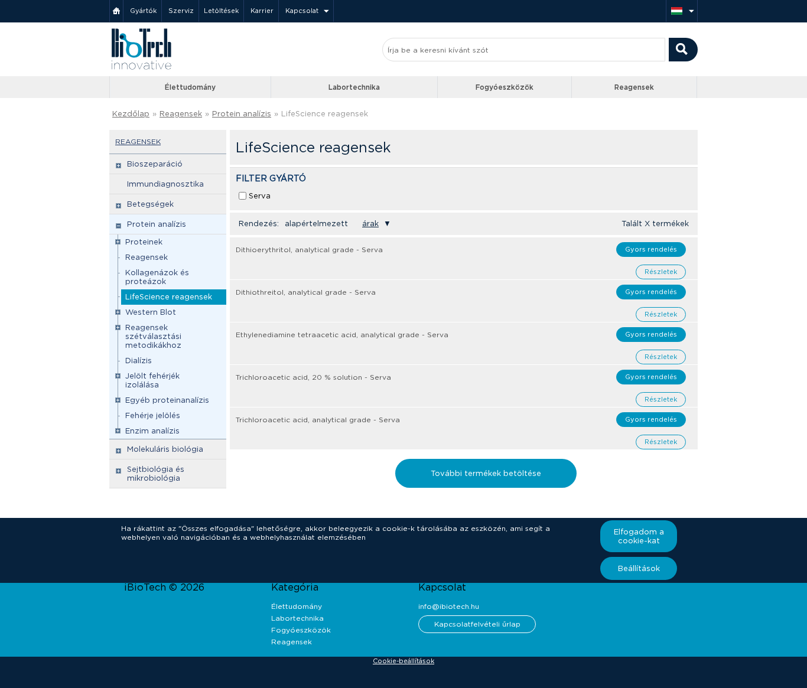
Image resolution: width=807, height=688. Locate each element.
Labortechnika (354, 87)
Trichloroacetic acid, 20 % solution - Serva (313, 377)
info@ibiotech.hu (448, 606)
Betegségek (150, 204)
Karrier (262, 10)
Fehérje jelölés (152, 415)
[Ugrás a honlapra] (141, 68)
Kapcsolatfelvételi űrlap (477, 623)
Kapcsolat (301, 10)
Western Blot (150, 312)
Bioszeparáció (155, 163)
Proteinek (143, 241)
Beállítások (639, 568)
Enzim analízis (152, 430)
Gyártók (143, 10)
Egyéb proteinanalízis (167, 400)
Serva (260, 195)
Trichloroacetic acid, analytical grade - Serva (318, 419)
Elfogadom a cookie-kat (639, 536)
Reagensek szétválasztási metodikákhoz (153, 336)
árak (370, 223)
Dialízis (138, 360)
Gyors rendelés (651, 249)
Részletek (661, 272)
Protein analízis (241, 113)
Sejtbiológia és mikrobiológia (155, 473)
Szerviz (181, 10)
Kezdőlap (130, 113)
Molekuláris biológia (165, 449)
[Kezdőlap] (116, 11)
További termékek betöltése (486, 473)
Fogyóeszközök (504, 87)
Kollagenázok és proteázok (157, 277)
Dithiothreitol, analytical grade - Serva (306, 292)
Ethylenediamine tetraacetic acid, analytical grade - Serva (342, 334)
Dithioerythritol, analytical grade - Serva (309, 249)
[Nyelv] (681, 11)
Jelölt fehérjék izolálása (152, 380)
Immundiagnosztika (165, 184)
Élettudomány (190, 87)
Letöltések (221, 10)
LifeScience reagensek (168, 296)
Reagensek (634, 87)
